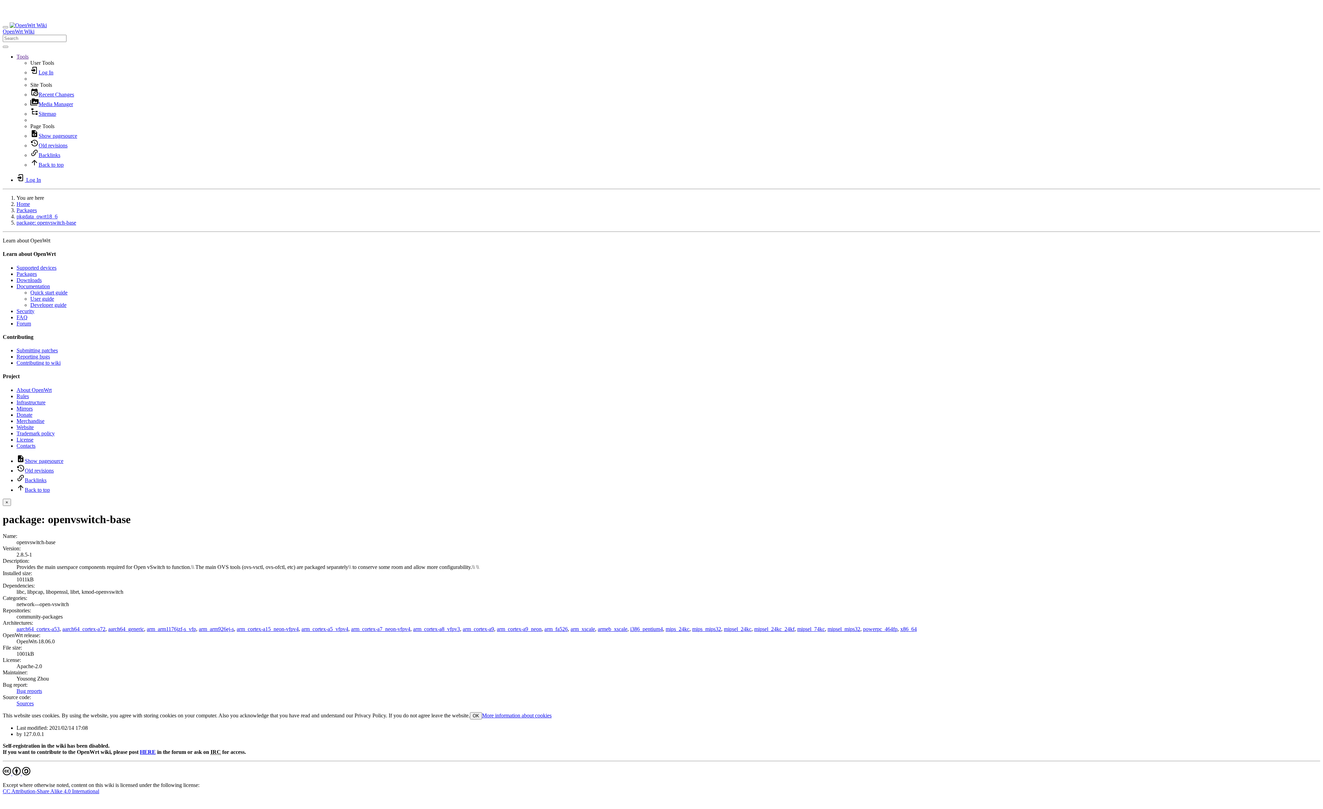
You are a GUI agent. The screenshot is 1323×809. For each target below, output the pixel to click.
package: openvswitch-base (46, 223)
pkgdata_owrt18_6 (37, 216)
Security (25, 311)
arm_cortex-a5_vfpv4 (324, 629)
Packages (27, 210)
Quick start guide (49, 292)
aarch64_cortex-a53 (38, 629)
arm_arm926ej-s (216, 629)
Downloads (29, 280)
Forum (24, 323)
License (25, 440)
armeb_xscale (612, 629)
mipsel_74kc (811, 629)
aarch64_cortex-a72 (83, 629)
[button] (23, 57)
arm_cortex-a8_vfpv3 (436, 629)
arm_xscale (583, 629)
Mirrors (25, 409)
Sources (25, 703)
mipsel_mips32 (844, 629)
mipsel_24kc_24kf (774, 629)
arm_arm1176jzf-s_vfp (171, 629)
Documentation (33, 286)
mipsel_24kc (737, 629)
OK (476, 715)
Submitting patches (37, 350)
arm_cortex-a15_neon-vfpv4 (268, 629)
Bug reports (29, 691)
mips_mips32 (706, 629)
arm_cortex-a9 (478, 629)
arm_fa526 (556, 629)
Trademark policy (36, 433)
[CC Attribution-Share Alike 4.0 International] (16, 773)
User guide (42, 299)
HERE (148, 752)
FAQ (22, 317)
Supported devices (37, 268)
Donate (24, 415)
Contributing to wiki (39, 363)
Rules (23, 396)
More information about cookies (517, 715)
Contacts (26, 446)
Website (25, 427)
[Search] (5, 47)
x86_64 (908, 629)
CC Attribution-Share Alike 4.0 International (51, 791)
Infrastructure (31, 402)
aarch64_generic (126, 629)
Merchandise (30, 421)
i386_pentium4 (646, 629)
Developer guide (48, 305)
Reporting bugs (33, 357)
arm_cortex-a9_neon (519, 629)
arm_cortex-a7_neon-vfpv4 (380, 629)
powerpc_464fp (880, 629)
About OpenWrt (34, 390)
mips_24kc (677, 629)
